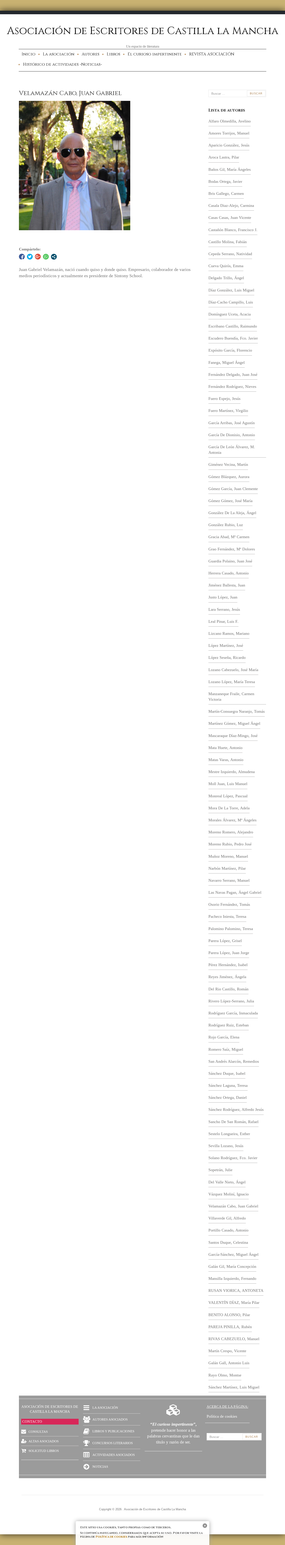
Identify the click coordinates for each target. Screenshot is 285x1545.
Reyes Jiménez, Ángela (227, 977)
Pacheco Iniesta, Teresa (227, 916)
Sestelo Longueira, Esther (229, 1134)
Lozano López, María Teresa (231, 682)
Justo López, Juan (222, 597)
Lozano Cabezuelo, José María (233, 670)
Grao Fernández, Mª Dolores (231, 549)
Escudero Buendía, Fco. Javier (233, 338)
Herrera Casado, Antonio (228, 573)
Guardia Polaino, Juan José (230, 561)
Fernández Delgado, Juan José (232, 374)
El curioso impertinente (155, 54)
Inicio (28, 54)
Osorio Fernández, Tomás (229, 904)
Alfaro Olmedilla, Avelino (229, 121)
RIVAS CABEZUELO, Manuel (233, 1339)
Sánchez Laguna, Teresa (228, 1085)
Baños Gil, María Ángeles (229, 169)
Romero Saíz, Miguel (225, 1049)
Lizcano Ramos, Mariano (228, 633)
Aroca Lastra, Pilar (223, 157)
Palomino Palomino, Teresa (230, 928)
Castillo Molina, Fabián (227, 242)
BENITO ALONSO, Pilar (229, 1315)
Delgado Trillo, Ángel (226, 278)
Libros (113, 54)
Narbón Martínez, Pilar (227, 868)
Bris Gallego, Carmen (226, 193)
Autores (90, 54)
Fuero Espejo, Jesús (224, 398)
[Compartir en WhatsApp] (46, 257)
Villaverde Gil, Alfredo (227, 1218)
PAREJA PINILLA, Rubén (230, 1327)
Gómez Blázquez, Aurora (228, 476)
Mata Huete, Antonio (225, 747)
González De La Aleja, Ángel (232, 513)
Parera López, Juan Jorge (228, 953)
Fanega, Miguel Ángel (226, 362)
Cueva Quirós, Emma (225, 266)
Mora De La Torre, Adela (229, 808)
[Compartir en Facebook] (22, 257)
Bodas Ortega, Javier (225, 181)
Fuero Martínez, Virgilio (228, 410)
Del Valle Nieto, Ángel (227, 1182)
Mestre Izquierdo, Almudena (231, 771)
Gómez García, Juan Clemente (233, 489)
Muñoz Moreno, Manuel (228, 856)
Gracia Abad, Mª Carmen (228, 537)
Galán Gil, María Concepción (232, 1266)
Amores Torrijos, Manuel (228, 133)
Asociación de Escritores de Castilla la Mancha (142, 31)
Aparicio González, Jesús (228, 145)
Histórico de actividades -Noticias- (62, 64)
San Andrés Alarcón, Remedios (233, 1061)
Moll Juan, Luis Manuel (227, 784)
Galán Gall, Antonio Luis (228, 1363)
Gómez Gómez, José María (230, 501)
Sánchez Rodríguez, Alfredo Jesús (236, 1109)
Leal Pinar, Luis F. (223, 621)
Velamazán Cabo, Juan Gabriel (233, 1206)
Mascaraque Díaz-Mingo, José (233, 735)
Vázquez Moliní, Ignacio (228, 1194)
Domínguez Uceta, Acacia (229, 314)
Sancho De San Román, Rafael (233, 1122)
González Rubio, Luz (225, 525)
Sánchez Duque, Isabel (226, 1073)
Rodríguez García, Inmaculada (233, 1013)
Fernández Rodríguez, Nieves (232, 386)
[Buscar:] (237, 93)
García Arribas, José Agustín (231, 423)
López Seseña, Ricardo (227, 657)
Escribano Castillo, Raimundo (232, 326)
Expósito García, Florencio (230, 350)
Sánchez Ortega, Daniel (227, 1097)
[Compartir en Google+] (38, 257)
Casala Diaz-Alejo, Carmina (231, 205)
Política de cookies (111, 1537)
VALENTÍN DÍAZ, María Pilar (233, 1302)
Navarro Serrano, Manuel (229, 880)
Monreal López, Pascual (228, 796)
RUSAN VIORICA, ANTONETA (235, 1290)
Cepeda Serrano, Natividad (230, 254)
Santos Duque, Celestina (228, 1242)
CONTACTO (32, 1421)
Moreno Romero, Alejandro (230, 832)
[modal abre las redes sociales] (54, 257)
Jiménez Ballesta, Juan (226, 585)
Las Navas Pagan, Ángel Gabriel (234, 892)
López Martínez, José (225, 645)
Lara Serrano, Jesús (224, 609)
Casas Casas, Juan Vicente (229, 217)
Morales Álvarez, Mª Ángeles (232, 820)
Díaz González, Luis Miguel (231, 290)
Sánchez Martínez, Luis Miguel (233, 1387)
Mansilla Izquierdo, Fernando (232, 1278)
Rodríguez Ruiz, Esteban (228, 1025)
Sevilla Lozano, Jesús (225, 1146)
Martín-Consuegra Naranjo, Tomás (236, 711)
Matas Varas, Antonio (225, 759)
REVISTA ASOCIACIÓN (211, 54)
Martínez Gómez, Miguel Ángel (234, 723)
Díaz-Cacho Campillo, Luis (230, 302)
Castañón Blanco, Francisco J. (232, 230)
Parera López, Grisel (225, 940)
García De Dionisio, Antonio (231, 435)
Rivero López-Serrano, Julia (231, 1001)
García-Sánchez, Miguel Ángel (233, 1254)
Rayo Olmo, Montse (224, 1375)
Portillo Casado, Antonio (228, 1230)
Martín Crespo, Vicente (227, 1351)
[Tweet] (30, 257)
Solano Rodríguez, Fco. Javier (232, 1158)
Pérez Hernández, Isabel (228, 965)
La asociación (58, 54)
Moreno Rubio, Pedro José (230, 844)
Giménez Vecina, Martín (228, 464)
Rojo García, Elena (223, 1037)
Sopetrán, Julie (220, 1170)
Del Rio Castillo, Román (228, 989)
